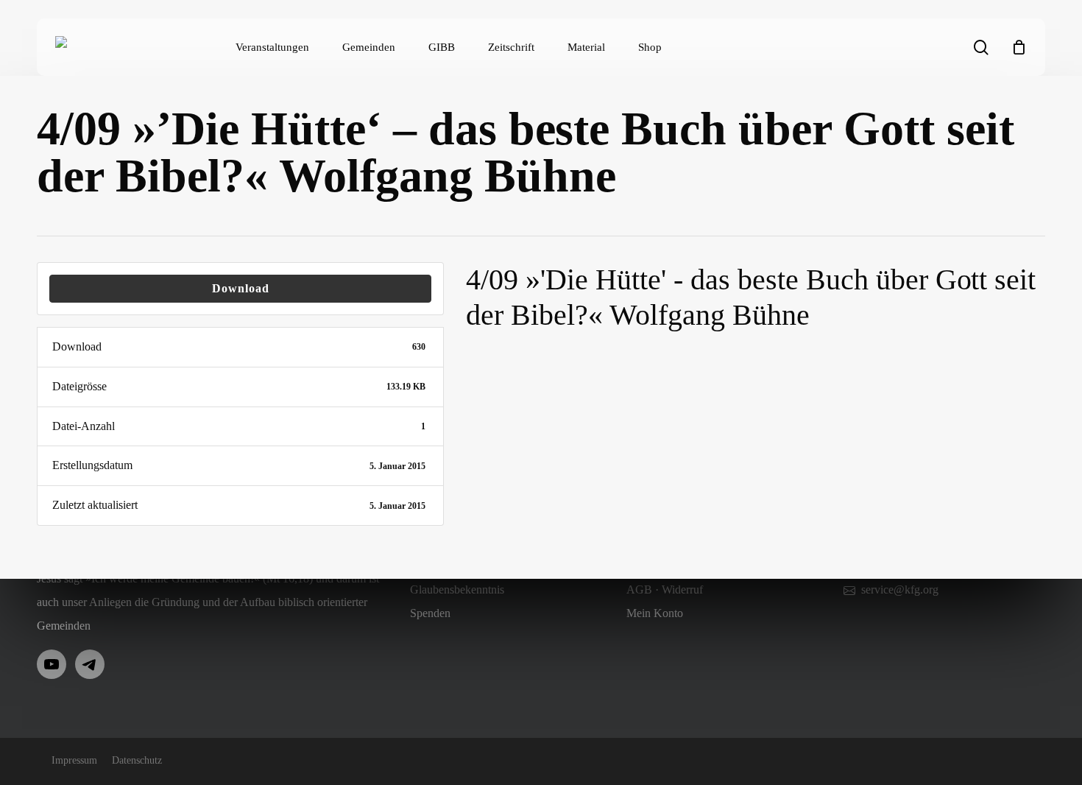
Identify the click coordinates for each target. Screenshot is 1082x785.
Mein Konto (654, 613)
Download (240, 288)
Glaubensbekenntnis (457, 589)
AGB (639, 589)
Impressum (74, 760)
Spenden (430, 613)
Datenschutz (137, 760)
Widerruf (682, 589)
